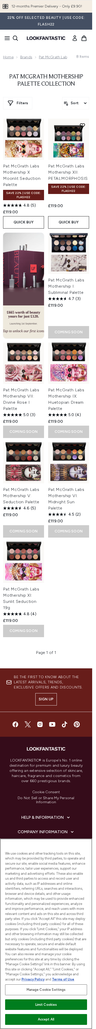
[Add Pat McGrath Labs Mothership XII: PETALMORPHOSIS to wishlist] (82, 125)
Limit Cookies (46, 1005)
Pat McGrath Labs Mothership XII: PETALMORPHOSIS (68, 172)
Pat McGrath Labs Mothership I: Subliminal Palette (66, 286)
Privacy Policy (33, 979)
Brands (26, 57)
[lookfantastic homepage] (46, 38)
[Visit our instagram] (40, 724)
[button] (23, 285)
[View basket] (84, 38)
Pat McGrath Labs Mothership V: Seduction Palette (21, 495)
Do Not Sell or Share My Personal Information (46, 800)
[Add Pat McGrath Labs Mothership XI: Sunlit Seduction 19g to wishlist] (37, 548)
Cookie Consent (46, 792)
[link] (75, 38)
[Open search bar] (15, 38)
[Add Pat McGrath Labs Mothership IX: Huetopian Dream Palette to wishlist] (82, 349)
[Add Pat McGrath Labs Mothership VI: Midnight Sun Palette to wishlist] (82, 449)
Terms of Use (63, 979)
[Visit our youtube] (52, 724)
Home (8, 57)
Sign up (46, 699)
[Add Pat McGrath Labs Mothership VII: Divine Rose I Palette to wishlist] (37, 349)
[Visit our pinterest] (77, 724)
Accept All (46, 1019)
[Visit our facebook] (15, 724)
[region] (46, 934)
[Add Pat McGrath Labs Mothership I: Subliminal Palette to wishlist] (82, 239)
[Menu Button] (5, 38)
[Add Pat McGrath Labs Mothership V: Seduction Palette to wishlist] (37, 449)
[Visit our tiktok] (64, 724)
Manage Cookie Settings (46, 990)
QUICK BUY (24, 222)
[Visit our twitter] (28, 724)
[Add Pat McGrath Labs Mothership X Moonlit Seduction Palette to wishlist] (37, 125)
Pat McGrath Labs (54, 57)
